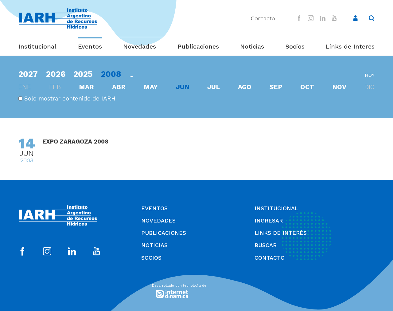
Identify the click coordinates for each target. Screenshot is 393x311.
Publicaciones (198, 46)
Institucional (37, 46)
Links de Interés (350, 46)
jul (213, 87)
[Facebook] (299, 18)
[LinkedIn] (322, 18)
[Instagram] (311, 18)
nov (339, 87)
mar (86, 87)
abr (119, 87)
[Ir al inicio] (58, 18)
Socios (295, 46)
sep (276, 87)
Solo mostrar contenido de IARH (68, 98)
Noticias (252, 46)
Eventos (90, 46)
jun (182, 87)
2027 (28, 74)
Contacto (263, 18)
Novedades (139, 46)
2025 (83, 74)
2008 (111, 74)
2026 (55, 74)
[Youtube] (334, 18)
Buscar (266, 245)
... (131, 74)
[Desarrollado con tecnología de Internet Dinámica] (196, 290)
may (151, 87)
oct (307, 87)
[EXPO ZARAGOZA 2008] (196, 150)
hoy (370, 75)
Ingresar (269, 220)
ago (244, 87)
